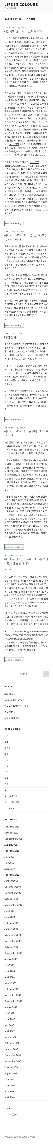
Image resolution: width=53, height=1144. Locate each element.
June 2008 (9, 971)
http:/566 (37, 165)
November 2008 (12, 940)
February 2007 (11, 1043)
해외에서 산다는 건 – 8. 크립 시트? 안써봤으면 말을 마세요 (26, 561)
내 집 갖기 (10, 337)
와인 (6, 772)
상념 (6, 760)
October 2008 (11, 946)
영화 (6, 766)
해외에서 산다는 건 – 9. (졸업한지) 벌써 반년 (26, 433)
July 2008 (9, 964)
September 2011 (13, 838)
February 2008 (11, 988)
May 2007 (9, 1025)
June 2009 (9, 916)
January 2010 (11, 880)
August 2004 (10, 1073)
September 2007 (13, 1001)
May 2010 (9, 862)
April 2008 (9, 977)
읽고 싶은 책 (10, 711)
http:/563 (34, 162)
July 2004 (9, 1079)
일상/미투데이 (11, 796)
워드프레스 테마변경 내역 (16, 705)
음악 (6, 784)
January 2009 (11, 928)
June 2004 (9, 1085)
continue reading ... (14, 223)
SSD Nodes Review (14, 699)
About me (9, 693)
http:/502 (14, 144)
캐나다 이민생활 (11, 802)
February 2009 (11, 922)
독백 (6, 736)
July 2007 (9, 1013)
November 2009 (12, 892)
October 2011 (11, 832)
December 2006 (12, 1055)
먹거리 (7, 748)
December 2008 (12, 934)
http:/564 (9, 165)
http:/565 (20, 165)
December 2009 (12, 886)
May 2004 (9, 1091)
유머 (6, 778)
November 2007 (12, 994)
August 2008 (10, 958)
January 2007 (11, 1049)
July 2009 (9, 910)
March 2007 (10, 1037)
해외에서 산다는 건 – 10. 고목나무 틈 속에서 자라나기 (26, 237)
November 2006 (12, 1061)
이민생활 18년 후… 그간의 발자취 (24, 31)
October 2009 (11, 898)
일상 (6, 790)
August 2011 (10, 844)
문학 (6, 754)
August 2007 (10, 1007)
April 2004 (9, 1097)
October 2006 (11, 1067)
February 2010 (11, 874)
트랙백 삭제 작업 (12, 717)
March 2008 (10, 983)
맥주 (6, 742)
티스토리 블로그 (11, 1114)
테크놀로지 (9, 808)
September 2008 (13, 952)
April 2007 (9, 1031)
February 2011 (11, 850)
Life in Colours (21, 4)
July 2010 (9, 856)
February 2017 (11, 826)
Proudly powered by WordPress (19, 1136)
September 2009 (13, 904)
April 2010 (9, 868)
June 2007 (9, 1019)
